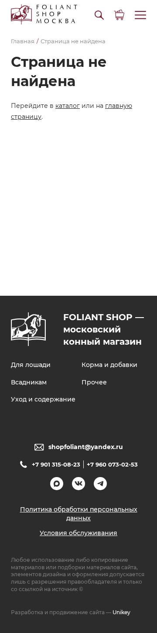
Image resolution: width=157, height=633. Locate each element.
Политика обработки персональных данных (78, 513)
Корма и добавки (109, 365)
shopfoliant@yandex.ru (85, 447)
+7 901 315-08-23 (56, 464)
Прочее (94, 382)
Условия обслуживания (78, 533)
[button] (99, 15)
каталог (67, 106)
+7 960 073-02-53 (112, 464)
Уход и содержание (43, 399)
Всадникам (29, 382)
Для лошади (31, 365)
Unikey (121, 612)
